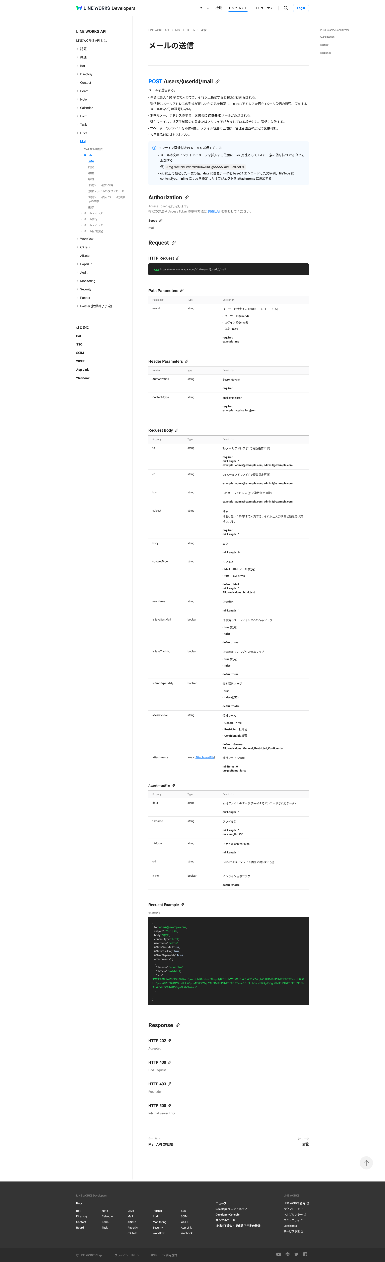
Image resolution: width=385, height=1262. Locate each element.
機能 (219, 8)
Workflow (159, 1233)
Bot (78, 336)
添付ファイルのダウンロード (106, 191)
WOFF (80, 361)
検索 (91, 173)
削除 (91, 207)
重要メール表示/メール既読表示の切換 (106, 199)
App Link (82, 370)
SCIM (80, 353)
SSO (79, 344)
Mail (130, 1216)
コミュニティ (263, 8)
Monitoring (159, 1222)
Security (158, 1227)
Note (105, 1210)
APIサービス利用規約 (163, 1255)
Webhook (83, 378)
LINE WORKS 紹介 (294, 1203)
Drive (131, 1210)
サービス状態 (292, 1231)
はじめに (82, 327)
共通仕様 (214, 211)
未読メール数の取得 (100, 185)
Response (325, 52)
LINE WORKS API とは (91, 40)
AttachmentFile (205, 757)
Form (105, 1222)
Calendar (107, 1216)
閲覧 (91, 167)
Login (301, 8)
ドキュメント (238, 8)
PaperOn (133, 1227)
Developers (290, 1225)
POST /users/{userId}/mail (334, 29)
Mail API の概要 (93, 149)
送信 (91, 161)
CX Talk (132, 1233)
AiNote (132, 1222)
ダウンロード (292, 1209)
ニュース (203, 8)
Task (105, 1227)
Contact (81, 1222)
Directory (81, 1216)
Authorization (327, 36)
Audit (156, 1216)
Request (324, 44)
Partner (157, 1210)
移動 (91, 179)
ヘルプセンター (293, 1214)
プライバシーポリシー (128, 1255)
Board (80, 1227)
